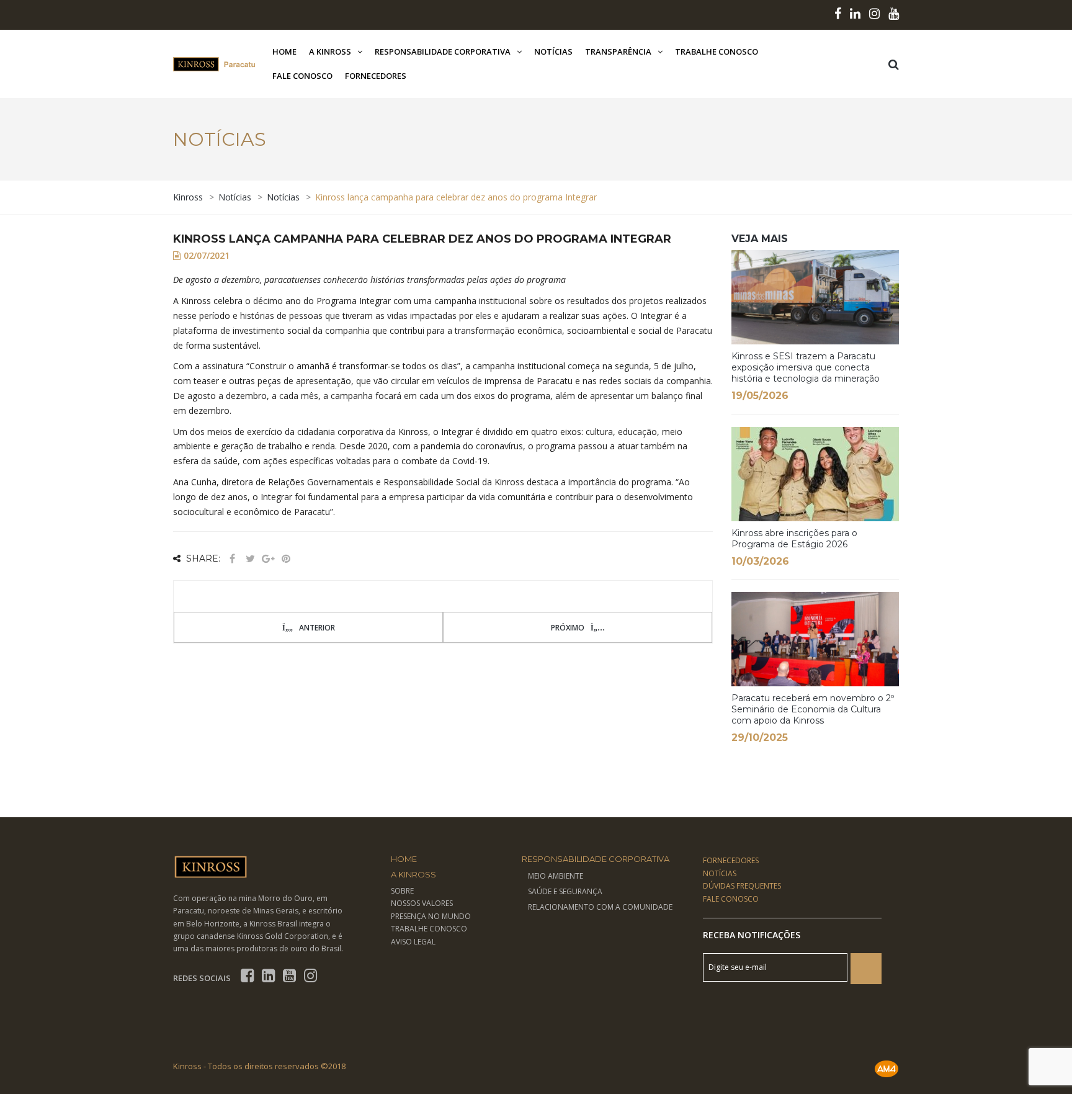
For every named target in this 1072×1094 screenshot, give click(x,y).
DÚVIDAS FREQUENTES (742, 886)
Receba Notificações (751, 935)
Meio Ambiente (555, 876)
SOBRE (402, 891)
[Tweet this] (250, 558)
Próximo (567, 627)
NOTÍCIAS (719, 873)
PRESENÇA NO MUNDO (431, 916)
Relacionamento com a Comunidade (600, 907)
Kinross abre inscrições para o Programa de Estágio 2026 (794, 538)
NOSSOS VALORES (422, 903)
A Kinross (330, 51)
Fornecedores (375, 75)
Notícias (553, 51)
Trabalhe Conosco (716, 51)
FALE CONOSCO (731, 899)
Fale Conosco (302, 75)
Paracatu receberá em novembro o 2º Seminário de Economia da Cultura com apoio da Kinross (812, 709)
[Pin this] (286, 558)
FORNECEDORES (731, 860)
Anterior (317, 627)
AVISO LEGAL (413, 941)
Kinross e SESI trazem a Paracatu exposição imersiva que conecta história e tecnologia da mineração (805, 367)
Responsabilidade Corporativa (443, 51)
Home (284, 51)
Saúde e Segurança (565, 891)
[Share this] (232, 558)
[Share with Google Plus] (268, 558)
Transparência (618, 51)
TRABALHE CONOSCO (429, 928)
